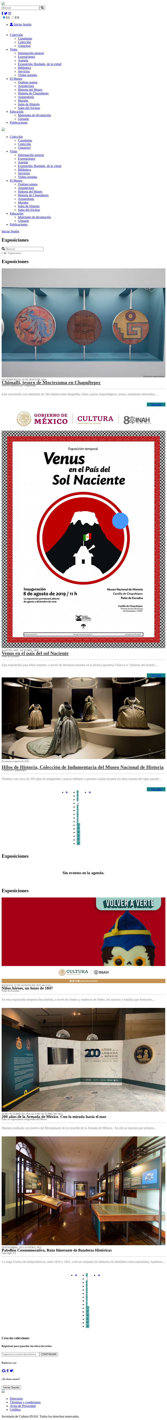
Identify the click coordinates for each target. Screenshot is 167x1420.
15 (78, 843)
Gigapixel (24, 46)
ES (8, 17)
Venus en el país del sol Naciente (35, 653)
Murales (23, 100)
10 (78, 825)
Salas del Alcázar (29, 108)
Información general (31, 53)
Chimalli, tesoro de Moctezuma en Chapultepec (51, 382)
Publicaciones (18, 122)
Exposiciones (26, 56)
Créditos (15, 1409)
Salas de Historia (29, 104)
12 (78, 832)
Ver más (156, 404)
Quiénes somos (27, 82)
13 (78, 836)
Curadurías (25, 38)
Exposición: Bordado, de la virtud (39, 64)
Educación (16, 111)
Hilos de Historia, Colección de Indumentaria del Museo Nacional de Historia (83, 767)
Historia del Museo (30, 89)
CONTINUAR (48, 1354)
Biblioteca (24, 67)
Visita (13, 49)
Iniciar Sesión (22, 24)
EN (17, 17)
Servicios (24, 71)
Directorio (16, 1398)
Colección (16, 35)
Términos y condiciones (25, 1402)
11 (78, 828)
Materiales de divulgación (34, 115)
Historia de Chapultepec (33, 93)
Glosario (23, 119)
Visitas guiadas (27, 75)
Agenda (23, 60)
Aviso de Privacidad (23, 1406)
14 (78, 839)
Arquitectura (26, 86)
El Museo (16, 78)
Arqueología (26, 97)
